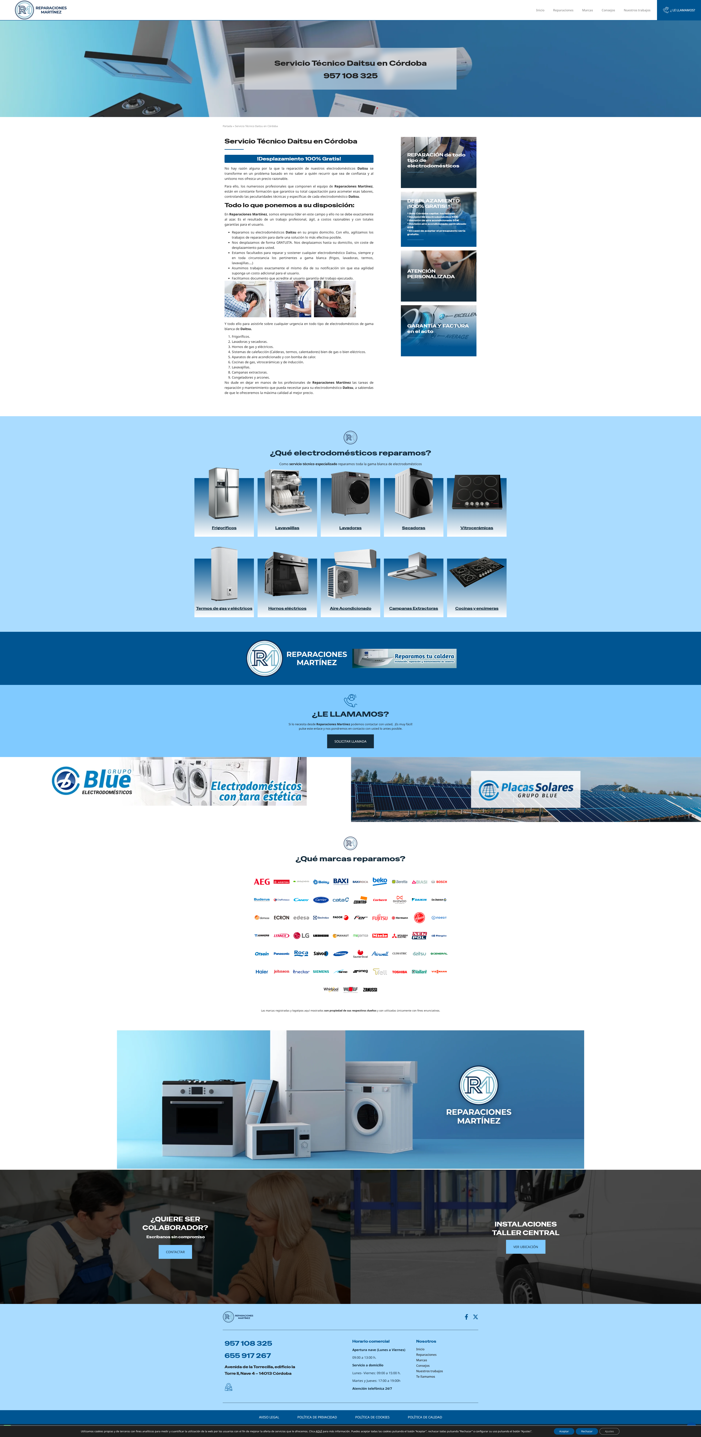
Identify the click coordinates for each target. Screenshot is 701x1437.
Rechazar (587, 1431)
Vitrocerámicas (476, 528)
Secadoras (413, 528)
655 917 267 (248, 1356)
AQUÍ (319, 1431)
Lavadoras (350, 528)
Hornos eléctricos (287, 608)
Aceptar (564, 1431)
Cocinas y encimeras (477, 608)
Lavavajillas (287, 528)
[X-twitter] (475, 1317)
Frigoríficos (224, 528)
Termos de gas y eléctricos (224, 608)
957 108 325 (350, 76)
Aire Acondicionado (350, 608)
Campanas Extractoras (413, 608)
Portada (227, 126)
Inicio (540, 10)
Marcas (587, 10)
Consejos (608, 10)
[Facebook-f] (466, 1317)
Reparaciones (563, 10)
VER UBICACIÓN (525, 1247)
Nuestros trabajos (637, 10)
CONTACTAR (175, 1252)
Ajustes (609, 1431)
